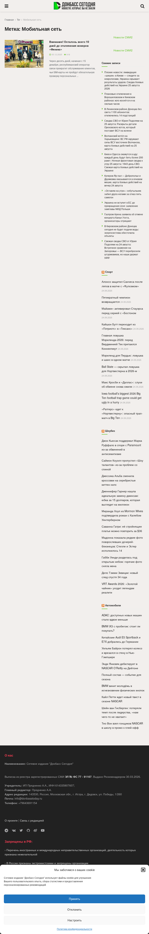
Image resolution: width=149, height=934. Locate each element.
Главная (9, 19)
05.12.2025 (56, 54)
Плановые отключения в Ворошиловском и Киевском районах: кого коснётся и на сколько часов (119, 98)
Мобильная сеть (32, 19)
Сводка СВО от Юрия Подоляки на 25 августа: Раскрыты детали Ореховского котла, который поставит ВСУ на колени (123, 125)
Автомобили (113, 605)
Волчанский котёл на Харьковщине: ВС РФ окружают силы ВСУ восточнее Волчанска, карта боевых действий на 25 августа (122, 142)
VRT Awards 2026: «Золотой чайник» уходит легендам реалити (120, 588)
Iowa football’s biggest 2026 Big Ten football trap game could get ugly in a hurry (121, 398)
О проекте (11, 820)
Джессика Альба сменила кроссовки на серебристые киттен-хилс (119, 480)
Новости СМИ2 (123, 37)
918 (68, 54)
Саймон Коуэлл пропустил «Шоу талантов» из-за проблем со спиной (122, 464)
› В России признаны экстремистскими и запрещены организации (46, 863)
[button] (143, 870)
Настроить (75, 920)
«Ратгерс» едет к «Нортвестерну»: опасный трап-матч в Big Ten (122, 413)
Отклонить (74, 909)
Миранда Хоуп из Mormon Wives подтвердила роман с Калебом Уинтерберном (122, 515)
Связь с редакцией (32, 820)
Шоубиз (110, 431)
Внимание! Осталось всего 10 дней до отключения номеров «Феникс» (69, 45)
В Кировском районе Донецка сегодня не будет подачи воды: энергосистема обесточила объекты (121, 230)
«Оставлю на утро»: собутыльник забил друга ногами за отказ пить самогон (122, 194)
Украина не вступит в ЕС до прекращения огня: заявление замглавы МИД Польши (121, 206)
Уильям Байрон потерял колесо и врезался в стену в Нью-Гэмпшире (122, 652)
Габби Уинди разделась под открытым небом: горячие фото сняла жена (122, 561)
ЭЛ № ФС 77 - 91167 (78, 777)
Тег (18, 19)
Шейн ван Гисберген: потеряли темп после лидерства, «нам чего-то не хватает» (121, 712)
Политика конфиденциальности (74, 928)
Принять (74, 899)
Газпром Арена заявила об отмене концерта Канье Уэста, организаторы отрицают (123, 217)
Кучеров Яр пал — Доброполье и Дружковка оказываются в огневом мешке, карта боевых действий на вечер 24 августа (123, 180)
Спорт (109, 272)
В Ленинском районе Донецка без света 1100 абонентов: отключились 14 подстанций (123, 112)
